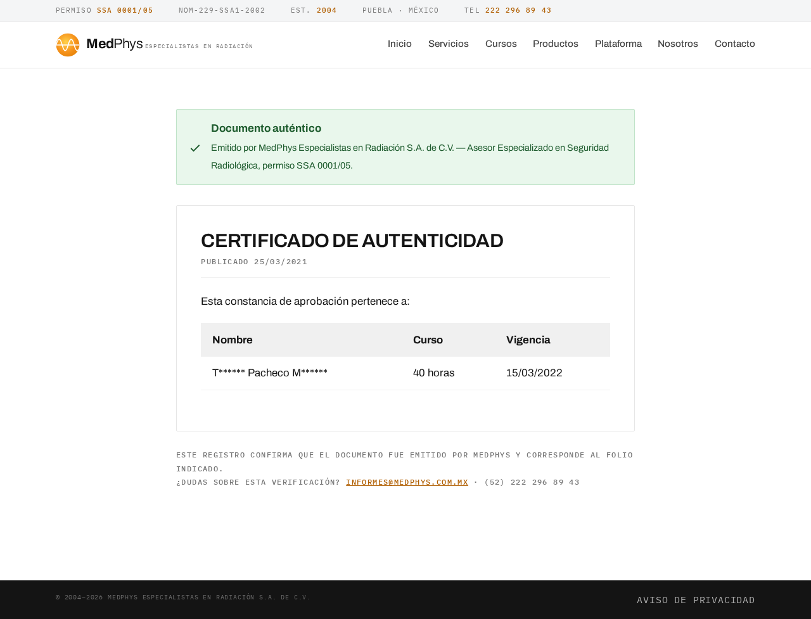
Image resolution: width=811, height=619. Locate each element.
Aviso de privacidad (696, 599)
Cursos (501, 44)
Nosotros (678, 44)
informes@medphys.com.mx (407, 482)
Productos (555, 44)
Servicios (448, 44)
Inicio (400, 44)
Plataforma (618, 44)
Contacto (735, 44)
